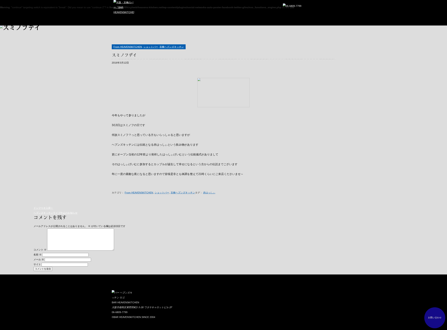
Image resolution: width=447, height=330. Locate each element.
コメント (40, 249)
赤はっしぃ (209, 192)
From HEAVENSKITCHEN (127, 46)
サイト (37, 264)
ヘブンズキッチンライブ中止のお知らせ (56, 212)
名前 (38, 254)
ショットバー (150, 46)
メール (39, 259)
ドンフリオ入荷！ (43, 208)
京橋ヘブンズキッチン (171, 46)
